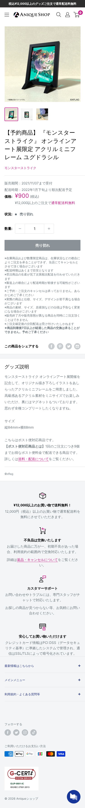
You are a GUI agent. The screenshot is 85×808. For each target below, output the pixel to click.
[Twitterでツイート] (69, 346)
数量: (8, 228)
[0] (77, 14)
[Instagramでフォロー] (25, 732)
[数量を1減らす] (20, 228)
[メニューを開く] (7, 14)
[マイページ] (67, 14)
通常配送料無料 (63, 203)
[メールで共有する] (77, 346)
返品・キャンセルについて (37, 560)
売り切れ (42, 245)
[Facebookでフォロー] (8, 732)
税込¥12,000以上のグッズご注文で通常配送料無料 (42, 3)
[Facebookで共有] (51, 346)
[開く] (58, 14)
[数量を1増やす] (49, 228)
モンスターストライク (20, 168)
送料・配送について (33, 459)
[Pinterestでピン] (60, 346)
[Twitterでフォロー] (16, 732)
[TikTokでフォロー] (33, 732)
